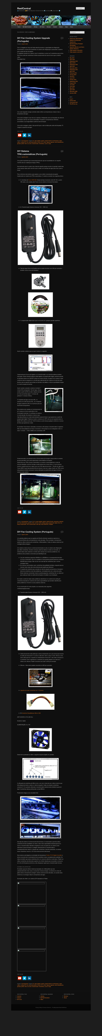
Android (55, 27)
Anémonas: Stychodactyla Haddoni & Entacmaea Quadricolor (76, 40)
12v (33, 140)
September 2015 (74, 61)
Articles (35, 27)
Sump (18, 524)
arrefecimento (55, 140)
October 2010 (73, 79)
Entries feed (73, 100)
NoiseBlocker (60, 142)
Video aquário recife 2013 (76, 52)
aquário (42, 140)
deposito (61, 521)
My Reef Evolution (27, 27)
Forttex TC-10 (40, 142)
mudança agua (44, 523)
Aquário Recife (48, 140)
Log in (71, 99)
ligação (48, 142)
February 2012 (73, 73)
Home (19, 27)
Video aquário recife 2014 (76, 50)
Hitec (45, 142)
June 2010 (72, 86)
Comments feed (74, 102)
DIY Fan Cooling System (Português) (35, 531)
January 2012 (73, 74)
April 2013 (72, 66)
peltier (22, 143)
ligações (52, 142)
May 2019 (72, 58)
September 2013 (74, 64)
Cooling (22, 142)
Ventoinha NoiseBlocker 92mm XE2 (31, 713)
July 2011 (72, 76)
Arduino (61, 27)
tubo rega (38, 524)
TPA (28, 524)
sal (28, 143)
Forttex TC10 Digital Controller (54, 855)
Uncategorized (25, 140)
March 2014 (72, 63)
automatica (56, 521)
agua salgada (38, 140)
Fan (27, 142)
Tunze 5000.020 (32, 180)
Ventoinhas (41, 143)
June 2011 (72, 78)
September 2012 (74, 69)
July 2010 (72, 84)
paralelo (19, 143)
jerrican (36, 523)
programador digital (53, 523)
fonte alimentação (33, 142)
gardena (30, 523)
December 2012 (73, 68)
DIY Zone (42, 27)
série (30, 143)
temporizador (23, 524)
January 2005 (73, 93)
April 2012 (72, 71)
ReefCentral (24, 8)
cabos (60, 140)
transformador (35, 143)
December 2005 (73, 91)
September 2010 (74, 81)
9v (35, 521)
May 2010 (72, 88)
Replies (51, 524)
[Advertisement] (51, 1024)
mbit (56, 142)
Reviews (49, 27)
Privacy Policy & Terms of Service (43, 1007)
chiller (18, 142)
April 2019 (72, 59)
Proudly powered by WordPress (59, 1007)
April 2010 (72, 89)
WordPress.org (73, 104)
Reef (26, 143)
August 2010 (73, 83)
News (66, 27)
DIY (25, 142)
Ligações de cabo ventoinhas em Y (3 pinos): (32, 690)
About (71, 27)
